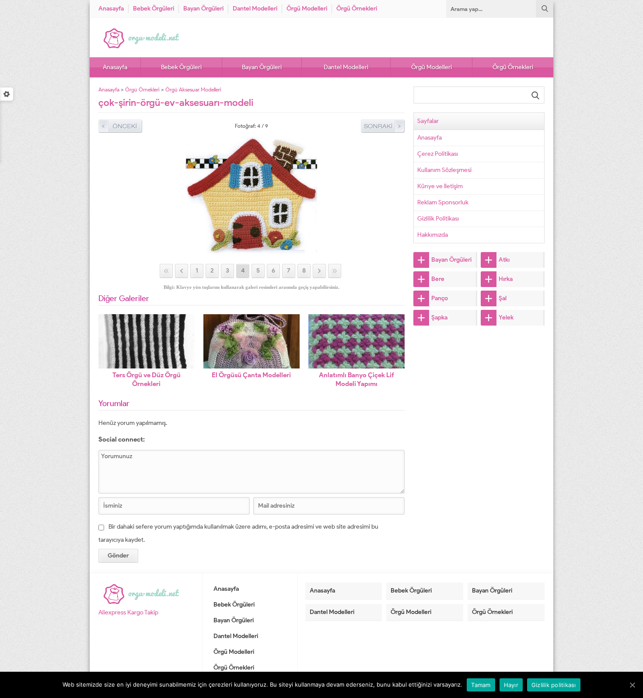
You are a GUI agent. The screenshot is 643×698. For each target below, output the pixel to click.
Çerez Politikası (437, 154)
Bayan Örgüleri (203, 8)
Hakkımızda (432, 235)
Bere (437, 279)
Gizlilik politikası (553, 684)
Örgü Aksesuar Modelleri (193, 89)
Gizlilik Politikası (438, 218)
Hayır (511, 684)
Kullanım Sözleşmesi (444, 170)
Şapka (439, 317)
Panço (439, 298)
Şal (503, 298)
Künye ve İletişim (440, 186)
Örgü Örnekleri (356, 8)
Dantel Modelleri (255, 8)
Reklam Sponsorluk (442, 202)
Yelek (506, 317)
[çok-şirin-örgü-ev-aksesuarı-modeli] (251, 251)
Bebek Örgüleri (153, 8)
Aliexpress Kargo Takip (128, 612)
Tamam (480, 684)
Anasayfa (111, 8)
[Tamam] (632, 684)
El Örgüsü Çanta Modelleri (251, 375)
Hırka (506, 279)
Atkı (504, 259)
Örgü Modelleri (307, 8)
